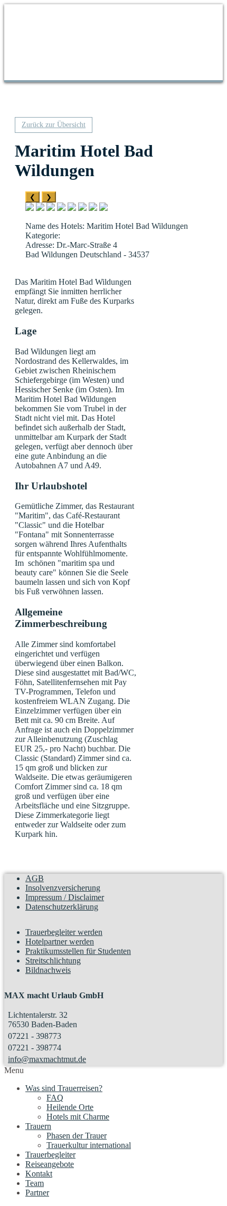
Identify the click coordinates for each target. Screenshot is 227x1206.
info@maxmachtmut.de (47, 1059)
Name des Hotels (53, 225)
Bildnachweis (48, 970)
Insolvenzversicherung (62, 887)
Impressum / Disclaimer (64, 897)
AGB (34, 878)
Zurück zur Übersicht (54, 125)
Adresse (38, 244)
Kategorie (41, 235)
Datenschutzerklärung (61, 906)
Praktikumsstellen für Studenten (78, 951)
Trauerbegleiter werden (63, 932)
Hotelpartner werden (59, 941)
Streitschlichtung (53, 960)
